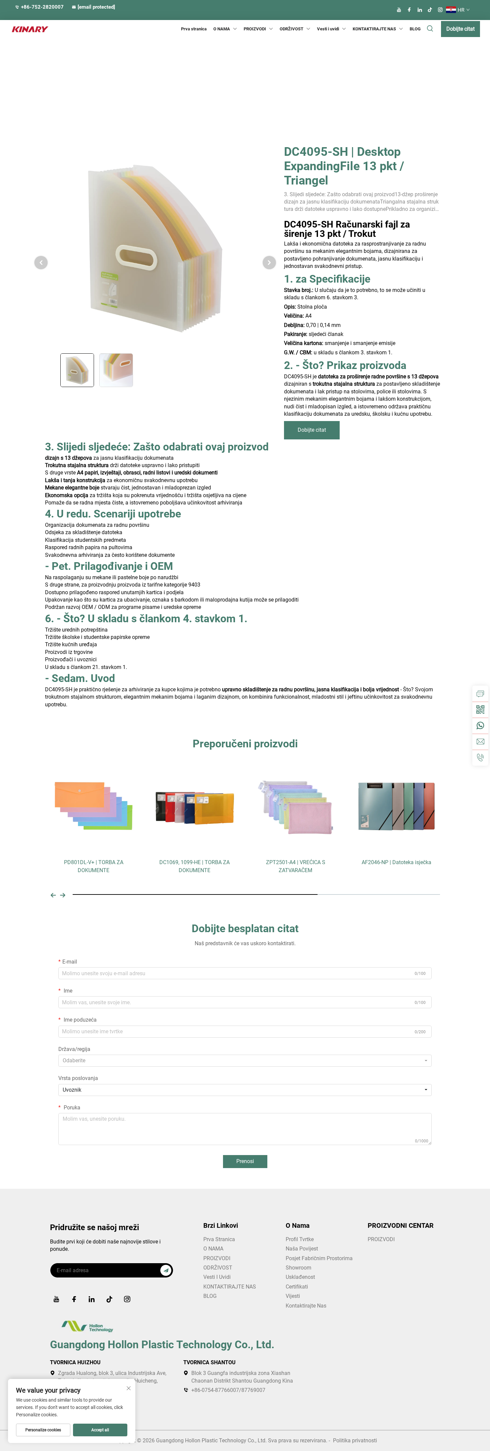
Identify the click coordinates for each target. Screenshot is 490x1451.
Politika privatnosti (355, 1440)
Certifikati (297, 1287)
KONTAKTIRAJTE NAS (374, 28)
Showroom (298, 1267)
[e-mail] (480, 742)
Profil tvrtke (300, 1239)
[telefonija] (480, 758)
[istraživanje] (480, 694)
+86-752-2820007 (42, 7)
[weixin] (480, 710)
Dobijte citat (460, 29)
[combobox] (245, 1061)
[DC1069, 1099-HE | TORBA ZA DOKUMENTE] (93, 805)
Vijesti (293, 1296)
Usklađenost (300, 1277)
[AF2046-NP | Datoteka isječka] (295, 805)
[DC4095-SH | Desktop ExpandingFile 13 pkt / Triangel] (155, 247)
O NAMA (213, 1248)
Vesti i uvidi (328, 28)
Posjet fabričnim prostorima (319, 1258)
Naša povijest (302, 1248)
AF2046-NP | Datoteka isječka (295, 862)
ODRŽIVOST (291, 28)
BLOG (415, 28)
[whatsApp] (480, 726)
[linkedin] (419, 10)
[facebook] (409, 10)
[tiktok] (430, 10)
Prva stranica (194, 28)
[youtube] (399, 10)
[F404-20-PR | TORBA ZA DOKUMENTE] (396, 805)
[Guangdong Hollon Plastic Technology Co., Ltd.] (25, 29)
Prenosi (245, 1161)
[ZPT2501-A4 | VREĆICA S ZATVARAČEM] (194, 805)
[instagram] (440, 10)
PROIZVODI (255, 28)
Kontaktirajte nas (306, 1306)
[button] (53, 894)
